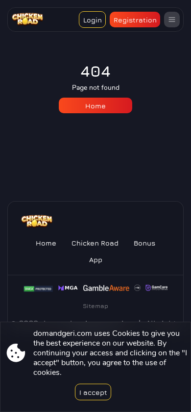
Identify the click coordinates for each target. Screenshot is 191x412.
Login (92, 20)
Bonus (144, 243)
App (95, 259)
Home (95, 106)
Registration (135, 20)
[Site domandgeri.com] (33, 19)
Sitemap (95, 305)
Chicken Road (95, 243)
